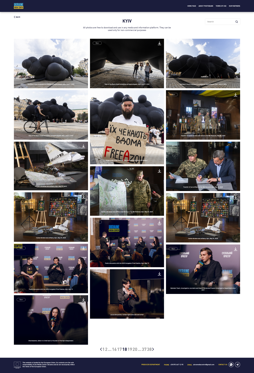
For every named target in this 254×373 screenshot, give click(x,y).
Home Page (191, 6)
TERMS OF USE (221, 6)
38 (149, 349)
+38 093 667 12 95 (176, 364)
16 (114, 349)
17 (119, 349)
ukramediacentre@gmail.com (203, 364)
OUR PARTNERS (234, 6)
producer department (150, 364)
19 (129, 349)
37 (144, 349)
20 (135, 349)
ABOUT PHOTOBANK (206, 6)
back (17, 17)
